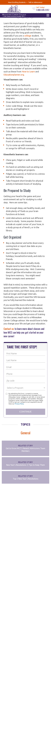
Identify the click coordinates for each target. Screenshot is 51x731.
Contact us (9, 329)
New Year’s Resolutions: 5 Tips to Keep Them (25, 465)
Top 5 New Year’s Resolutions (25, 479)
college (27, 35)
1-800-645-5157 (42, 10)
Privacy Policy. (19, 404)
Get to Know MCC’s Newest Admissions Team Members (25, 449)
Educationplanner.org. (14, 74)
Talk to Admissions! (35, 2)
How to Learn (28, 71)
